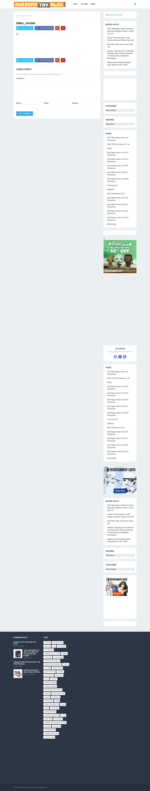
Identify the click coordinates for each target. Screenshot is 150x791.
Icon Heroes (49, 675)
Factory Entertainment (53, 664)
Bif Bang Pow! (58, 642)
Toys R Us (57, 726)
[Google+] (57, 28)
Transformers (50, 730)
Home (18, 16)
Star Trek (48, 719)
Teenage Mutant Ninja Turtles (55, 722)
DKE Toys (48, 657)
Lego (46, 679)
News (93, 4)
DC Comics (62, 646)
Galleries (110, 189)
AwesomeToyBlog (24, 787)
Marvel (54, 679)
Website (75, 103)
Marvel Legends (50, 682)
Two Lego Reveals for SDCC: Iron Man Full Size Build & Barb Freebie (31, 652)
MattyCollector (58, 693)
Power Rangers (50, 711)
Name (19, 103)
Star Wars (58, 719)
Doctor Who (59, 657)
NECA (57, 701)
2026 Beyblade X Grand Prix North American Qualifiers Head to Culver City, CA (120, 31)
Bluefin (47, 646)
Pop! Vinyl (55, 708)
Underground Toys (51, 733)
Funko (66, 664)
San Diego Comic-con (52, 715)
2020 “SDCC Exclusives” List (118, 144)
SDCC (75, 4)
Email (46, 103)
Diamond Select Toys (52, 653)
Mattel (47, 693)
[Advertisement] (120, 312)
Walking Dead (49, 737)
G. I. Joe (47, 668)
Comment (20, 78)
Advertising (111, 224)
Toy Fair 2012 (112, 185)
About (109, 148)
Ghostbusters (50, 671)
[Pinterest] (63, 28)
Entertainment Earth (52, 661)
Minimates (56, 697)
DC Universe (49, 650)
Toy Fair (84, 4)
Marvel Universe (50, 686)
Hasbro (60, 671)
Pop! (46, 708)
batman (47, 642)
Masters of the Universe (53, 690)
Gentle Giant (58, 668)
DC (54, 646)
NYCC (63, 704)
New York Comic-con (52, 704)
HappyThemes (42, 787)
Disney (65, 653)
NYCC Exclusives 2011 (116, 194)
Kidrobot (60, 675)
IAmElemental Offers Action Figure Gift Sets (32, 671)
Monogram (49, 701)
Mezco (47, 697)
